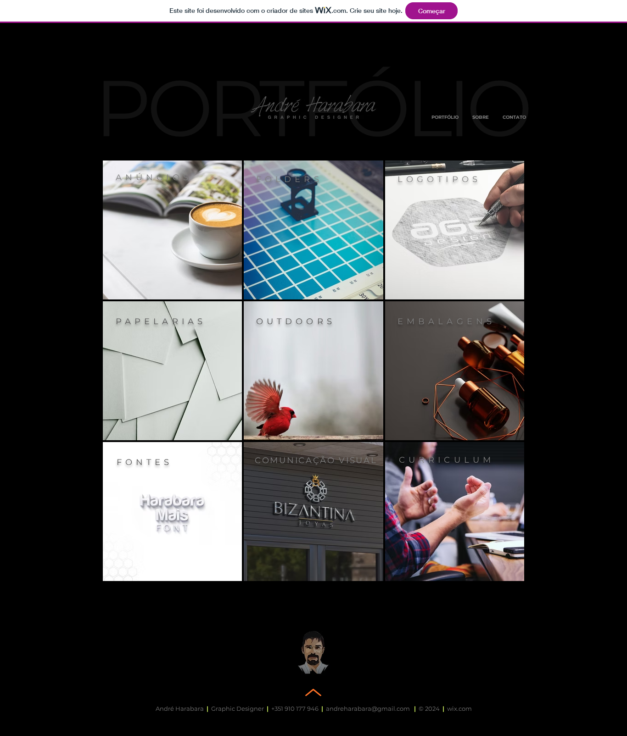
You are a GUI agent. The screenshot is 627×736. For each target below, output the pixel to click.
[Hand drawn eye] (313, 107)
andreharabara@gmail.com (368, 708)
